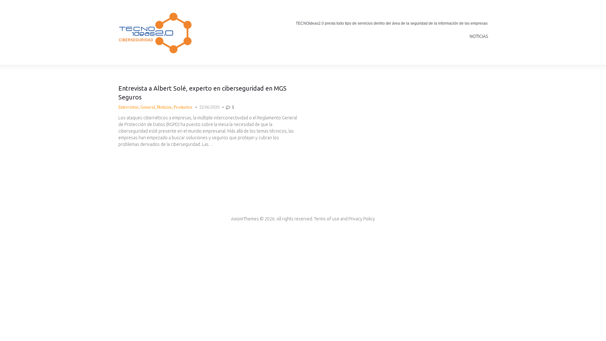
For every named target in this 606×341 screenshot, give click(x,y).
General (147, 107)
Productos (183, 107)
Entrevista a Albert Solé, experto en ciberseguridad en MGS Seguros (202, 93)
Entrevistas (128, 107)
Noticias (164, 107)
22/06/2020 (209, 107)
